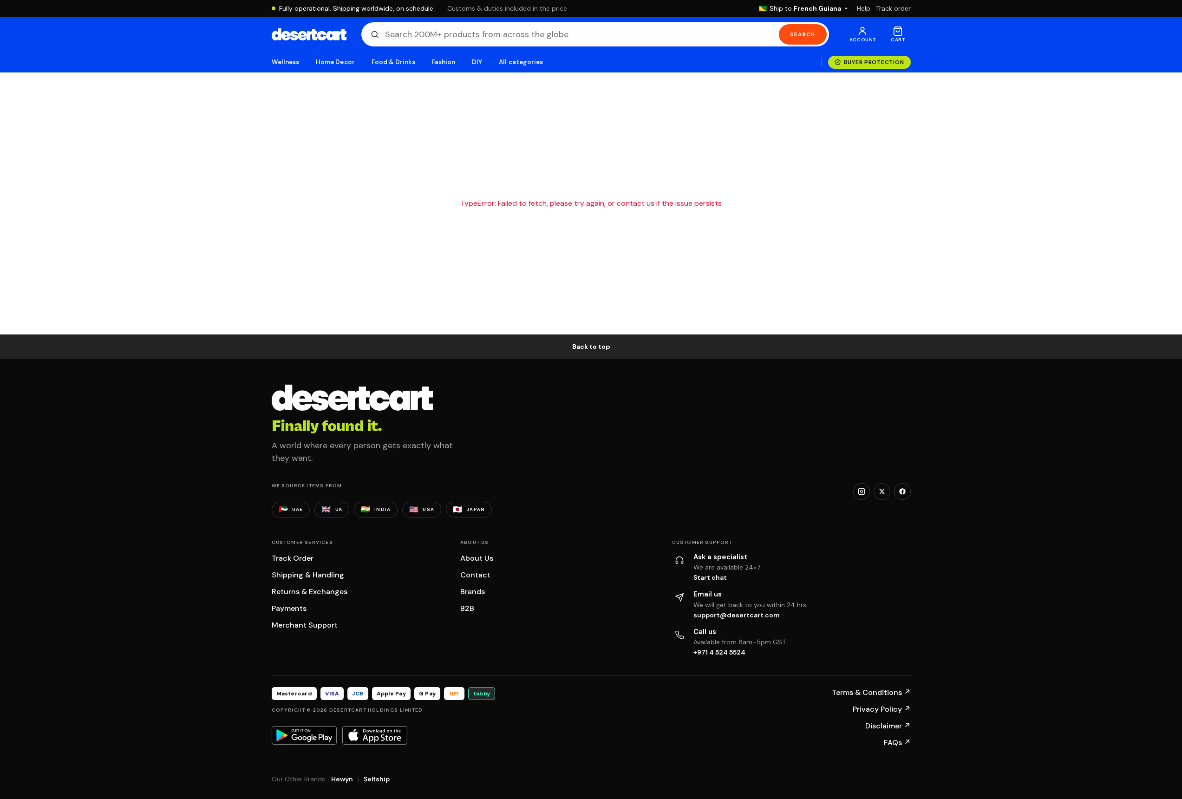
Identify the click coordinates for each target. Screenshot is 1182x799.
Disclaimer (888, 726)
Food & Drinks (393, 62)
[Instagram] (861, 491)
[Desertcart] (309, 34)
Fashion (443, 62)
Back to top (591, 346)
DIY (477, 62)
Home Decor (335, 62)
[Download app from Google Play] (304, 735)
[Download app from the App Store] (374, 735)
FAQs (897, 742)
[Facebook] (902, 491)
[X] (882, 491)
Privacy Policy (882, 709)
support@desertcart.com (736, 615)
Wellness (286, 62)
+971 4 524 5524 (719, 652)
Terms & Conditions (871, 692)
